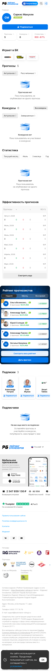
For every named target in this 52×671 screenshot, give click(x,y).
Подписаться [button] (26, 27)
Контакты (5, 526)
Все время (40, 296)
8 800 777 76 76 (16, 609)
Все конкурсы (40, 108)
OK (43, 659)
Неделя (9, 296)
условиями (16, 666)
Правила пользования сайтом (13, 516)
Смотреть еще (25, 275)
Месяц (25, 296)
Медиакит (6, 532)
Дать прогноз (24, 360)
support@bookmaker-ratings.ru (19, 613)
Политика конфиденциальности (14, 521)
